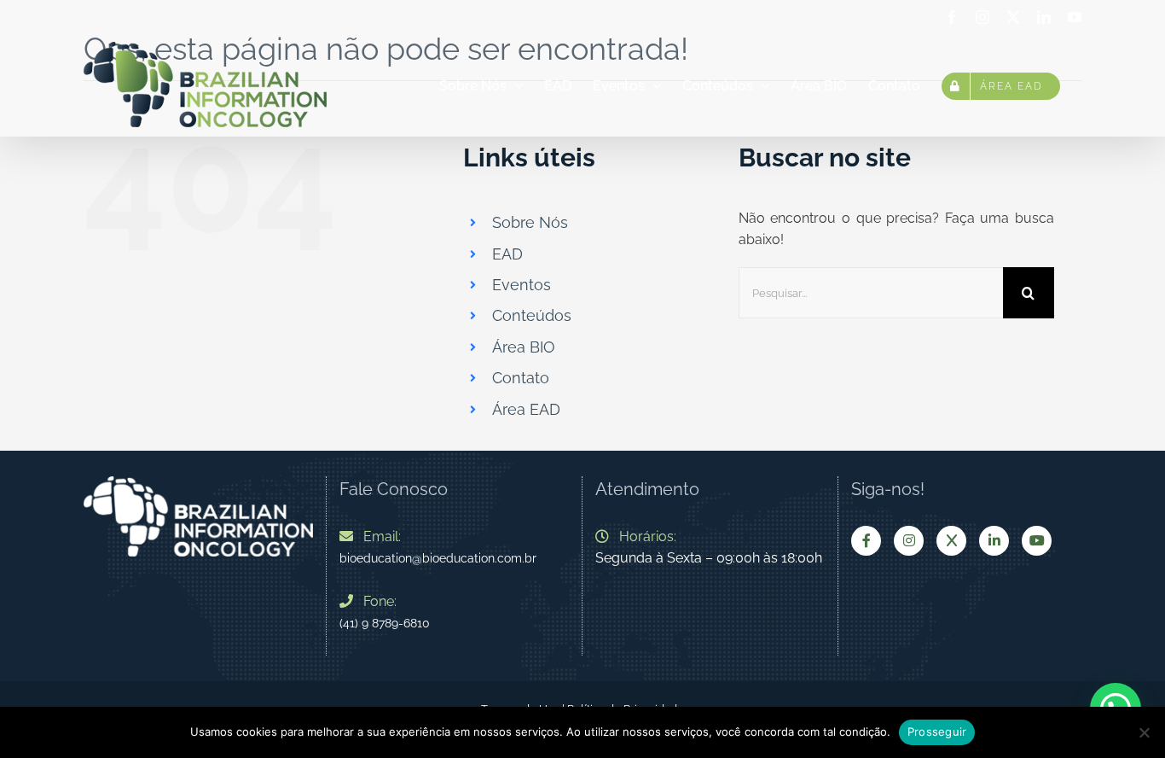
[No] (1143, 732)
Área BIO (523, 347)
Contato (520, 378)
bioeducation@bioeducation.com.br (437, 558)
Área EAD (526, 409)
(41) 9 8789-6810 (384, 623)
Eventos (521, 285)
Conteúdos (531, 315)
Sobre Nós (530, 222)
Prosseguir (937, 731)
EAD (507, 254)
